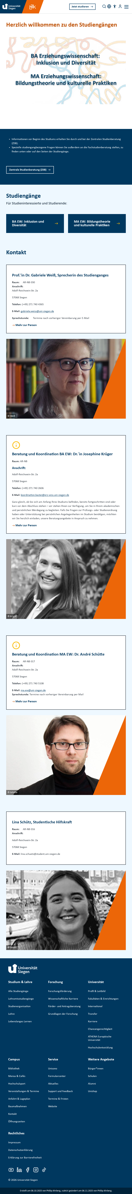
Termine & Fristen (58, 1099)
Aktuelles (53, 1083)
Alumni (92, 1083)
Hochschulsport (16, 1083)
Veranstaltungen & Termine (23, 1091)
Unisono (52, 1068)
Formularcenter (57, 1076)
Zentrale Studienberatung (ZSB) (27, 169)
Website (52, 1106)
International (95, 1006)
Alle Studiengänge (18, 991)
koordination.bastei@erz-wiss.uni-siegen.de (45, 495)
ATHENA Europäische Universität (99, 1038)
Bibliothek (13, 1068)
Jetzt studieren (80, 6)
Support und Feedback (60, 1091)
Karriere (92, 1021)
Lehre (11, 1014)
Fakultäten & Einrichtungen (103, 998)
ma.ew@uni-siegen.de (33, 690)
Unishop (92, 1091)
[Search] (104, 6)
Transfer (92, 1014)
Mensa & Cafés (16, 1076)
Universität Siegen (27, 1180)
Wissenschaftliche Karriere (63, 998)
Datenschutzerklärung (20, 1150)
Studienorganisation (19, 1006)
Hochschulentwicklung (100, 1047)
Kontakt (12, 1114)
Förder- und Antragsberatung (64, 1006)
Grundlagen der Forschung (63, 1014)
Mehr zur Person (26, 325)
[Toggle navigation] (126, 6)
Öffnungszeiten (16, 1121)
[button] (115, 6)
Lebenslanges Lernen (20, 1021)
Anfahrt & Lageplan (19, 1099)
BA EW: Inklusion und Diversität (28, 223)
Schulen (92, 1076)
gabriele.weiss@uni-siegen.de (37, 311)
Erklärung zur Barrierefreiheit (25, 1157)
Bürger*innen (95, 1068)
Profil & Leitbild (96, 991)
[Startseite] (23, 969)
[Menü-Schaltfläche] (120, 6)
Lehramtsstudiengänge (21, 998)
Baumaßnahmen (17, 1106)
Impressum (14, 1142)
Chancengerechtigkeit (100, 1029)
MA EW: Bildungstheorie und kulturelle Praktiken (92, 223)
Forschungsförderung (60, 991)
